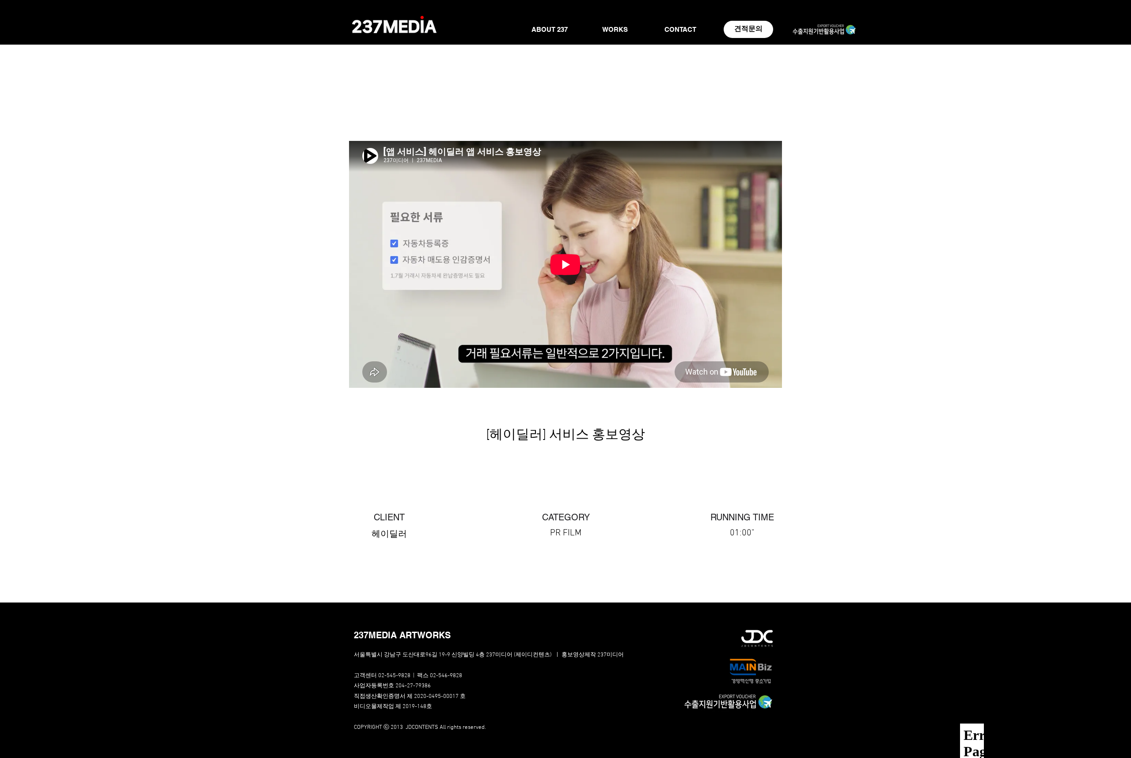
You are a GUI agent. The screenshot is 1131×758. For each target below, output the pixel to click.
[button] (417, 635)
